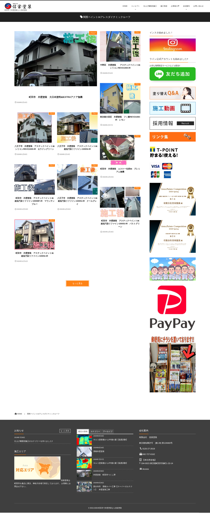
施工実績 (163, 6)
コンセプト (135, 6)
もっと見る (77, 283)
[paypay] (173, 332)
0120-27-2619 (148, 449)
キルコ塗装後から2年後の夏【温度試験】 (110, 440)
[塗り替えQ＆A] (173, 98)
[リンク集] (173, 142)
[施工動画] (173, 113)
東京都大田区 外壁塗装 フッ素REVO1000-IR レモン (120, 118)
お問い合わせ (198, 6)
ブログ (93, 33)
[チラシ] (173, 393)
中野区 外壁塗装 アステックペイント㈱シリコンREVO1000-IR (120, 66)
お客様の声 (175, 6)
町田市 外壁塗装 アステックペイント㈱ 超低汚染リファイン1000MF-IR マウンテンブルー (35, 201)
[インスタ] (173, 50)
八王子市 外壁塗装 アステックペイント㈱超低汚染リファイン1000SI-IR (77, 147)
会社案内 (186, 6)
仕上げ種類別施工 (150, 6)
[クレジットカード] (161, 179)
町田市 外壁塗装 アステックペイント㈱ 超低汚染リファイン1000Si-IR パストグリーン (121, 224)
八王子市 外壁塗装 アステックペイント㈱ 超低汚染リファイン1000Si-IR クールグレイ (77, 201)
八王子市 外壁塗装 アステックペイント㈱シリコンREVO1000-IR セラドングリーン (35, 147)
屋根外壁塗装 (99, 451)
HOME (125, 6)
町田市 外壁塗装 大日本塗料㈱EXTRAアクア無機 (55, 97)
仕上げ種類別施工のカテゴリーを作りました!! (33, 441)
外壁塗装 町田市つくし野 (104, 475)
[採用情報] (173, 128)
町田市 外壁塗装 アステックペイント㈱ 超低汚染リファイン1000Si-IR (35, 254)
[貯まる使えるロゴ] (164, 158)
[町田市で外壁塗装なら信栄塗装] (19, 6)
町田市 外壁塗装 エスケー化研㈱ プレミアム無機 (120, 170)
